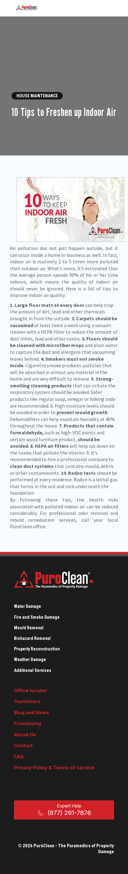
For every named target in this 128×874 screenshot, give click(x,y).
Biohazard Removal (32, 638)
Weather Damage (30, 659)
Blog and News (31, 712)
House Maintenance (37, 95)
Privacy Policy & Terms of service (54, 767)
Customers (27, 701)
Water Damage (27, 606)
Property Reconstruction (37, 648)
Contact (23, 745)
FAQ (19, 757)
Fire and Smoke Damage (37, 617)
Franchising (27, 723)
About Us (25, 735)
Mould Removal (28, 627)
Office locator (30, 690)
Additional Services (32, 670)
